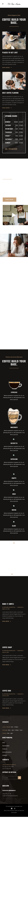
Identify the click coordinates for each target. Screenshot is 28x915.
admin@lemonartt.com (9, 607)
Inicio (3, 742)
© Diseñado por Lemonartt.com (14, 806)
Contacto (4, 755)
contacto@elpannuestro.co (9, 764)
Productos (4, 749)
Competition (20, 607)
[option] (14, 245)
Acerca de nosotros (7, 752)
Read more (5, 621)
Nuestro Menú (5, 745)
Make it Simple (8, 604)
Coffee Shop (7, 647)
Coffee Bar (6, 690)
